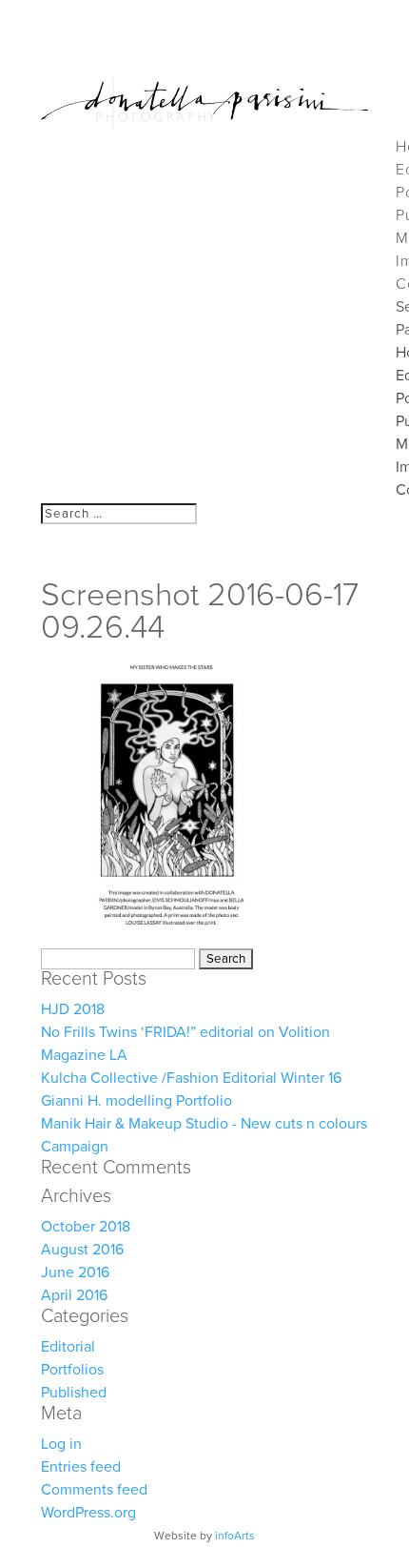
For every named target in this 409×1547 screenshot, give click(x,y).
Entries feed (81, 1466)
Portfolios (72, 1369)
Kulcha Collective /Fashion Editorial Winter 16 (191, 1078)
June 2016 (75, 1272)
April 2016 (74, 1295)
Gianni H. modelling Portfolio (136, 1100)
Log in (61, 1444)
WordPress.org (88, 1512)
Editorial (68, 1346)
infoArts (235, 1535)
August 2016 (82, 1249)
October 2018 (85, 1226)
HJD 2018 (73, 1009)
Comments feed (94, 1489)
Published (74, 1392)
